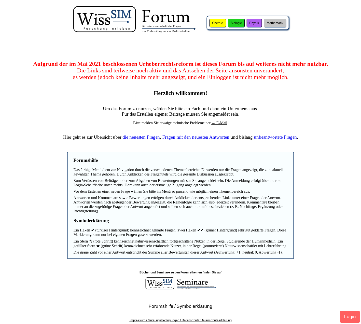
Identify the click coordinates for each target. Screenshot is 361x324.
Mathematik (275, 23)
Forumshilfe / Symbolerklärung (180, 306)
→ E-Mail (219, 123)
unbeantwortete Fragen (275, 137)
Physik (254, 23)
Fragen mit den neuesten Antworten (195, 137)
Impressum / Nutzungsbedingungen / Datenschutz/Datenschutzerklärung (180, 320)
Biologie (236, 23)
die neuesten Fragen (141, 137)
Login (350, 316)
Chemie (217, 23)
